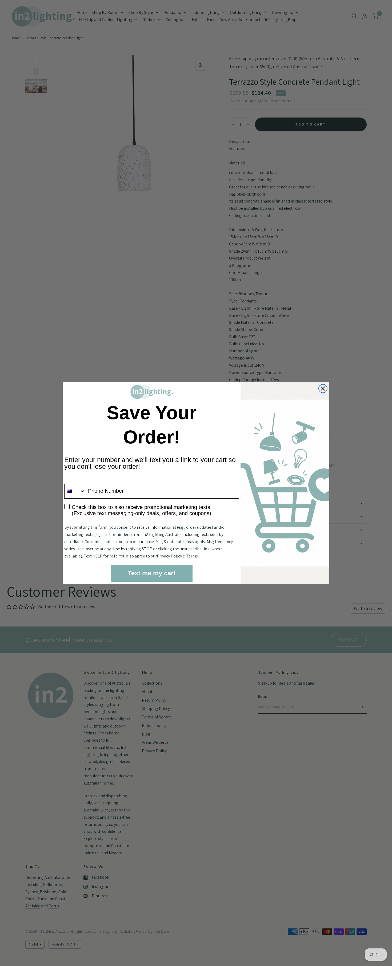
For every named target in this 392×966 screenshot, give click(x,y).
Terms (192, 556)
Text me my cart (151, 573)
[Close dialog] (323, 388)
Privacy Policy (169, 556)
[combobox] (75, 491)
